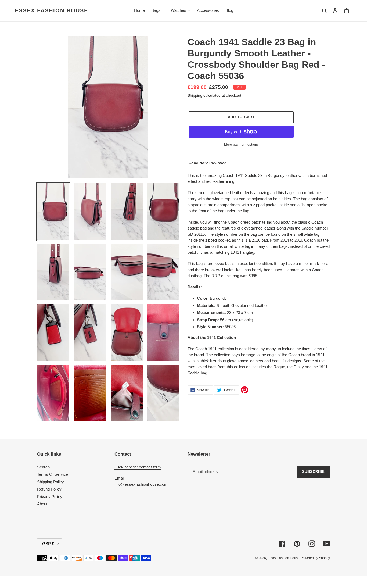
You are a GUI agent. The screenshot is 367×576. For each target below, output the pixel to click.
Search (43, 467)
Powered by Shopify (315, 558)
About (42, 504)
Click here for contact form (137, 467)
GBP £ (48, 543)
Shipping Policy (50, 482)
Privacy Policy (49, 496)
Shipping (195, 95)
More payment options (241, 144)
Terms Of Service (52, 474)
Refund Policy (49, 489)
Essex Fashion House (51, 10)
